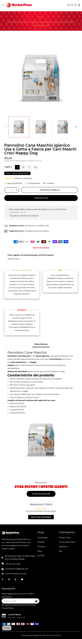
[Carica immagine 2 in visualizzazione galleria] (40, 126)
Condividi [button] (50, 183)
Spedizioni (63, 547)
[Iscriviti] (36, 601)
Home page (42, 538)
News (39, 551)
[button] (3, 5)
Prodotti (41, 542)
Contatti (40, 556)
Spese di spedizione (21, 161)
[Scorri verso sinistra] (6, 127)
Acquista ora (41, 198)
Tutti (40, 17)
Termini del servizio (67, 542)
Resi (60, 551)
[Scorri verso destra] (76, 127)
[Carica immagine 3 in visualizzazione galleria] (62, 126)
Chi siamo (41, 547)
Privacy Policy (65, 538)
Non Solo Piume (54, 635)
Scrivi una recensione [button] (41, 517)
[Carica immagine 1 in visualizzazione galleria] (19, 126)
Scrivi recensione (41, 494)
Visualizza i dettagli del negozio (24, 216)
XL (35, 167)
